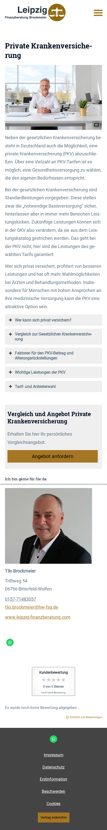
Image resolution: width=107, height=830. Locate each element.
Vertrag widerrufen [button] (54, 817)
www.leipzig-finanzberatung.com (37, 617)
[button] (43, 319)
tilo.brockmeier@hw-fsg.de (31, 607)
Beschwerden (53, 791)
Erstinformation (53, 779)
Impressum (53, 755)
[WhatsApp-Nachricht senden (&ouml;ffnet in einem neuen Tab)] (10, 642)
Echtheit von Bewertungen (86, 717)
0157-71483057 (20, 599)
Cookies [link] (53, 803)
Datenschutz (54, 767)
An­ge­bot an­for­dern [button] (52, 456)
